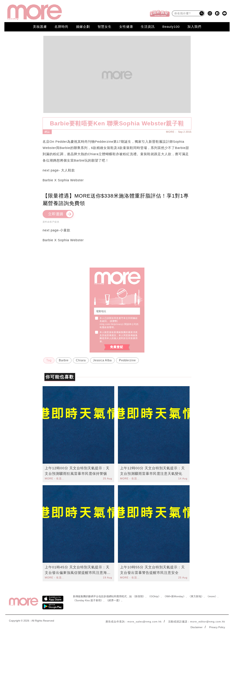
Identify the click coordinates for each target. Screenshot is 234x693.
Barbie (64, 360)
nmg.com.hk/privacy (111, 324)
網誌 (47, 131)
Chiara (81, 360)
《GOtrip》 (154, 596)
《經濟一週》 (113, 600)
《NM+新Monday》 (174, 596)
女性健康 (126, 27)
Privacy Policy (217, 627)
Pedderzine (127, 360)
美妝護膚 (40, 27)
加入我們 (194, 27)
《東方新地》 (196, 596)
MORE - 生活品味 (55, 478)
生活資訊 (148, 27)
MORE (170, 131)
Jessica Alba (102, 360)
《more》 (211, 596)
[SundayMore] (34, 12)
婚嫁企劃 (83, 27)
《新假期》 (139, 596)
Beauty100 (171, 27)
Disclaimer (196, 627)
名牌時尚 (61, 27)
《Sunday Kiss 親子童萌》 (88, 600)
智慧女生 (105, 27)
